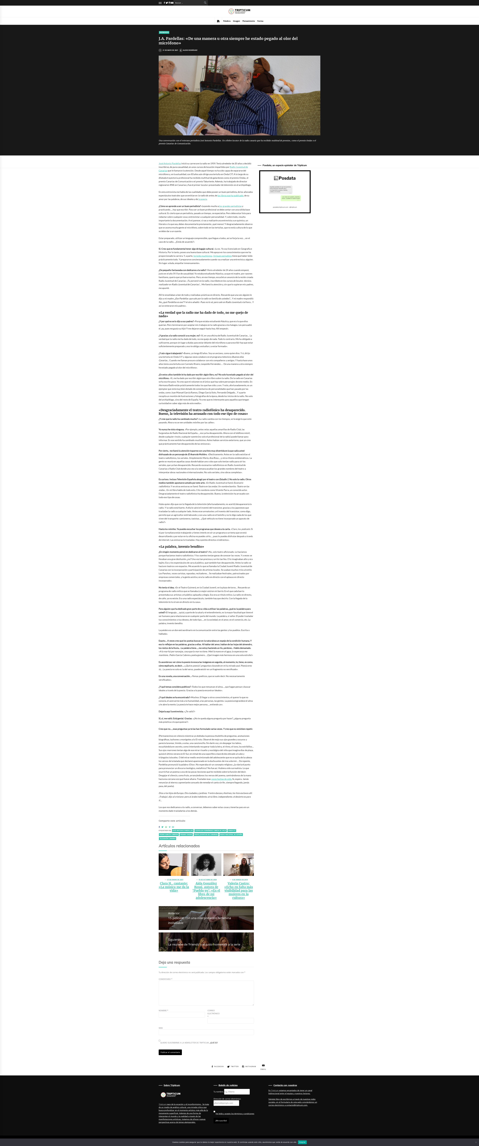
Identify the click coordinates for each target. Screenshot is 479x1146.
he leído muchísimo (202, 255)
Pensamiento (248, 21)
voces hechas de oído (221, 779)
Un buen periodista (222, 255)
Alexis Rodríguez (190, 50)
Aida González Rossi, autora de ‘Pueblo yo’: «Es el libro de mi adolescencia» (206, 890)
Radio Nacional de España (231, 834)
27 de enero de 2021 (175, 880)
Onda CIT (232, 830)
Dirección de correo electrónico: (227, 1099)
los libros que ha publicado (230, 195)
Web (161, 1028)
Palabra (227, 21)
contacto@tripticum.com (296, 1105)
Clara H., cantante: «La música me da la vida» (174, 887)
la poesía (202, 199)
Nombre (163, 1010)
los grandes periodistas (230, 206)
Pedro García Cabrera (169, 834)
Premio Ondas (186, 834)
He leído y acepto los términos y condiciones (235, 1113)
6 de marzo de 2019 (240, 880)
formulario (285, 1102)
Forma (260, 21)
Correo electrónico (213, 1013)
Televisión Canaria (168, 838)
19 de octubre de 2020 (208, 880)
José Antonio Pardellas (170, 163)
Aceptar (302, 1142)
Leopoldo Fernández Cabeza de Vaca (210, 830)
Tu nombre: (219, 1091)
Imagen (236, 21)
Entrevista (164, 32)
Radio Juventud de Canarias (206, 834)
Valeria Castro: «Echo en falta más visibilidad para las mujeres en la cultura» (238, 890)
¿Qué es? (214, 1042)
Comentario (165, 979)
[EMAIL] (172, 3)
